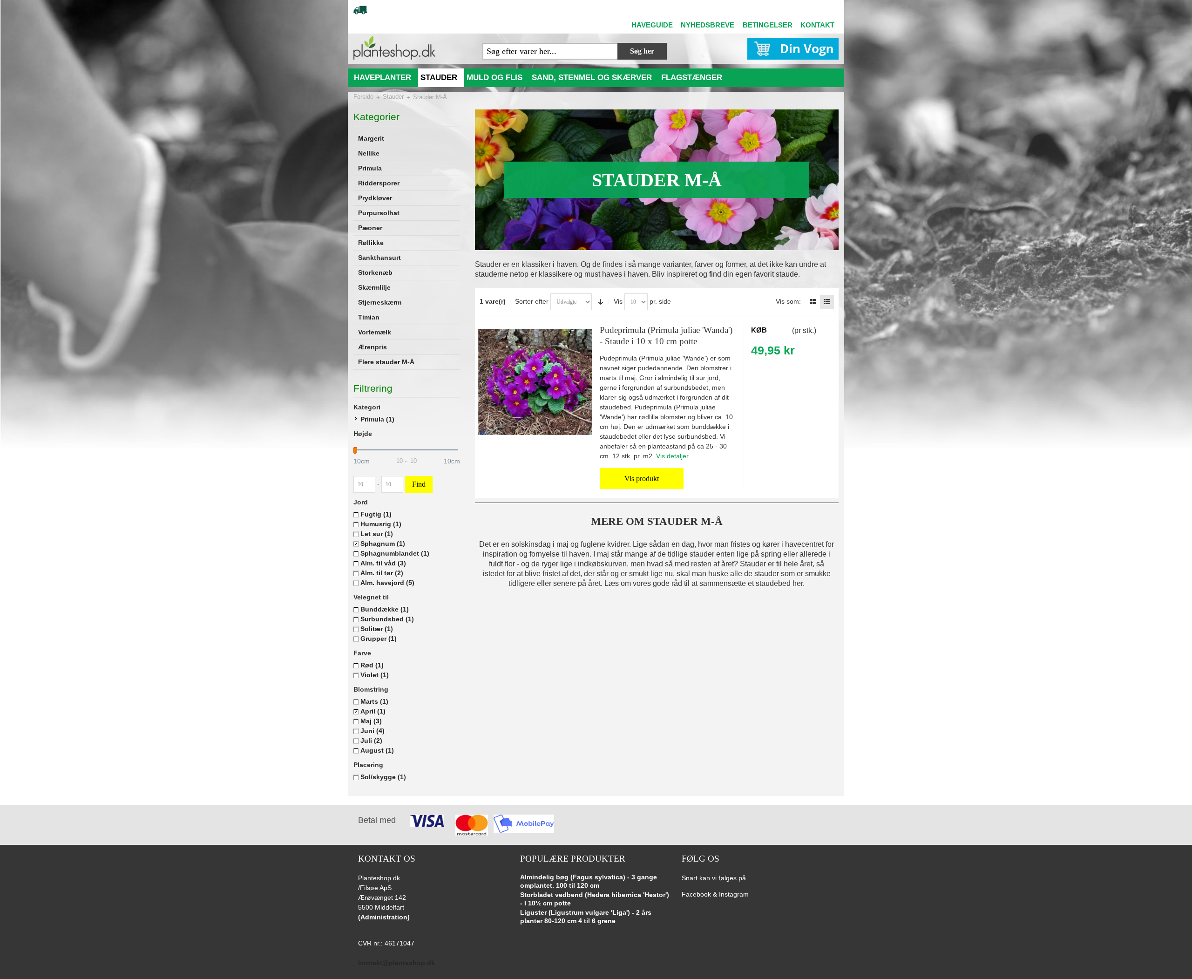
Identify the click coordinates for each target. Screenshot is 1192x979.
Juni (372, 730)
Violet (374, 675)
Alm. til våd (383, 563)
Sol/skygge (383, 777)
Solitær (376, 628)
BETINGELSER (767, 25)
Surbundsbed (387, 619)
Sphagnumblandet (394, 553)
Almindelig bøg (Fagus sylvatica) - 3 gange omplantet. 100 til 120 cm (588, 881)
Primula (377, 419)
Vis (618, 301)
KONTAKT (817, 25)
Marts (374, 701)
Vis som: (788, 301)
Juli (371, 740)
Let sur (376, 533)
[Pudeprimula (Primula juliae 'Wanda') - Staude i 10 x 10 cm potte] (535, 382)
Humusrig (380, 524)
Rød (372, 665)
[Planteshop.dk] (394, 48)
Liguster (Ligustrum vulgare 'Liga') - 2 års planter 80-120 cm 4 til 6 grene (585, 917)
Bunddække (384, 609)
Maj (371, 721)
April (373, 711)
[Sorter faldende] (601, 302)
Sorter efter (532, 301)
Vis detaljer (672, 456)
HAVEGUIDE (652, 25)
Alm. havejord (387, 582)
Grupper (378, 638)
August (377, 750)
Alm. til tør (381, 573)
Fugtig (376, 514)
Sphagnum (382, 543)
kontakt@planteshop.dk (396, 962)
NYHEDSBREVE (707, 25)
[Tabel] (813, 302)
